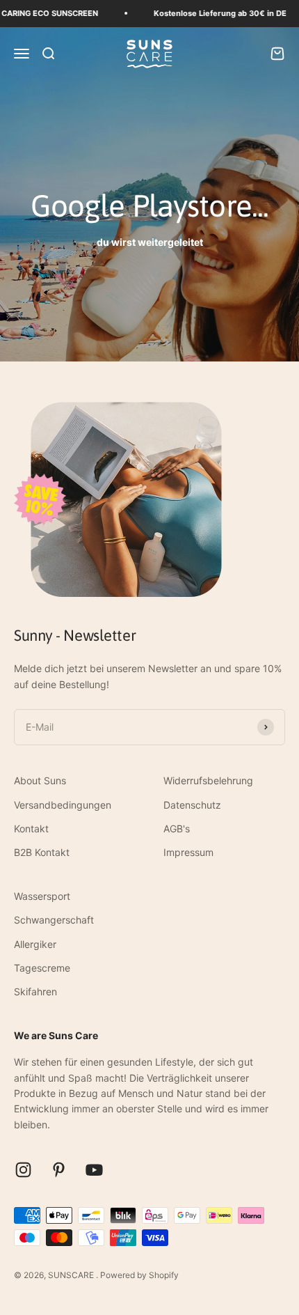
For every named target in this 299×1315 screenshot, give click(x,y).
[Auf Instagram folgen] (23, 1169)
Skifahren (35, 991)
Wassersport (42, 896)
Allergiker (35, 944)
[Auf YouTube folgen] (94, 1169)
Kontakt (31, 828)
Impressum (188, 852)
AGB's (176, 828)
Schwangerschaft (54, 920)
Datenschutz (192, 805)
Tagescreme (42, 968)
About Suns (40, 780)
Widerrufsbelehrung (208, 780)
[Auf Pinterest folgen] (58, 1169)
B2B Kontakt (42, 852)
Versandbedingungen (62, 805)
